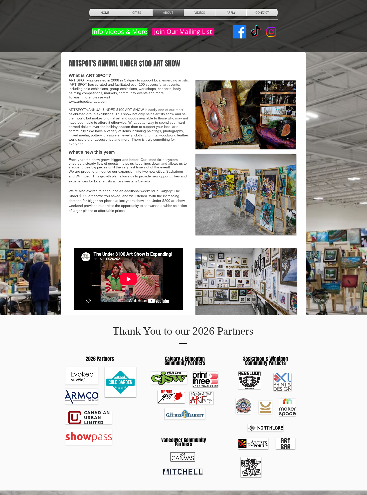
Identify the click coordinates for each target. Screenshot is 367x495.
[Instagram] (271, 31)
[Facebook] (239, 31)
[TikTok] (255, 31)
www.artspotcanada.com (88, 101)
